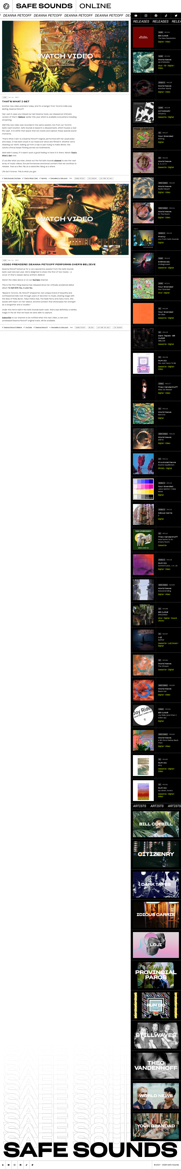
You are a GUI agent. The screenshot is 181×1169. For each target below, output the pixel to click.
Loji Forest (173, 643)
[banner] (90, 6)
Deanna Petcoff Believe (13, 327)
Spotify (44, 178)
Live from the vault (106, 178)
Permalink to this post (59, 178)
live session (92, 178)
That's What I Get (31, 178)
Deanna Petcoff (79, 178)
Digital (161, 42)
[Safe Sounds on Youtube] (136, 16)
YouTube (28, 327)
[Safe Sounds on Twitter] (176, 16)
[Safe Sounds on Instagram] (146, 16)
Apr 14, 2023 (13, 260)
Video (4, 97)
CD (165, 65)
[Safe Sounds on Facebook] (156, 16)
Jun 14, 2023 (13, 97)
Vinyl (160, 65)
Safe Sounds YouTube (12, 178)
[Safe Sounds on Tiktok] (166, 16)
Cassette (162, 117)
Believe (91, 327)
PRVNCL (161, 468)
